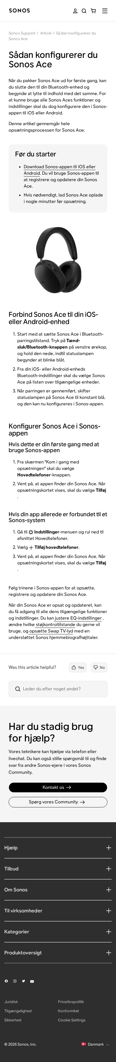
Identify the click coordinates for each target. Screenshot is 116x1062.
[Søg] (84, 11)
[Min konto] (75, 11)
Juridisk (11, 1001)
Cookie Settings (72, 1020)
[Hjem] (19, 10)
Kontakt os (53, 787)
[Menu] (104, 11)
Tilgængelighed (18, 1010)
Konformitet (68, 1010)
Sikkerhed (12, 1020)
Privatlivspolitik (71, 1001)
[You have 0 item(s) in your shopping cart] (93, 11)
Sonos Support (22, 33)
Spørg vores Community (53, 802)
